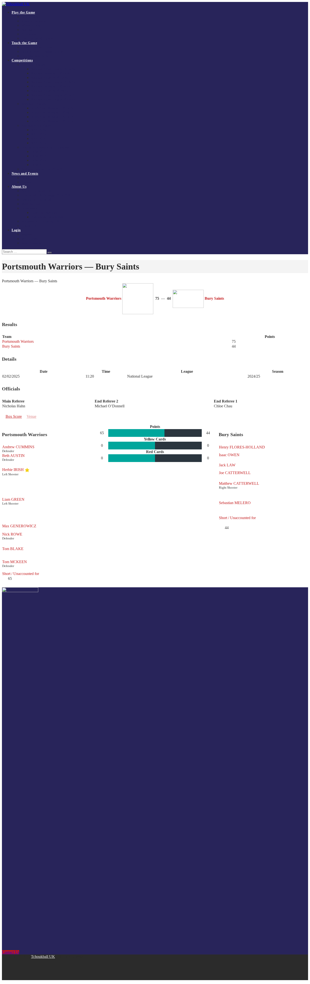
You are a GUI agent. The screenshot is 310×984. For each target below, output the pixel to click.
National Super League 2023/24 (53, 95)
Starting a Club (31, 30)
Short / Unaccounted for (20, 574)
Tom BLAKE (12, 549)
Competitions (22, 60)
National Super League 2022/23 (53, 99)
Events (26, 182)
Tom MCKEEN (14, 562)
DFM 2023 (38, 160)
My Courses (29, 239)
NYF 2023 (38, 143)
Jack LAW (227, 465)
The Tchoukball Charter (37, 38)
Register (26, 234)
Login (16, 230)
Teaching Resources (34, 56)
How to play (29, 17)
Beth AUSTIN (13, 456)
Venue (31, 416)
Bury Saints (11, 346)
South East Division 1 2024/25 (52, 112)
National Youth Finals (36, 125)
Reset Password (31, 243)
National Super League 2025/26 (53, 69)
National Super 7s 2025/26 (49, 78)
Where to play (31, 25)
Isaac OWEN (229, 455)
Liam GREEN (13, 499)
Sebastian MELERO (235, 503)
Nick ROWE (12, 534)
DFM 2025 (38, 152)
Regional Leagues (33, 104)
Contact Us (28, 226)
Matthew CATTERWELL (239, 483)
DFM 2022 (38, 165)
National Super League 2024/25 (53, 82)
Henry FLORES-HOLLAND (242, 447)
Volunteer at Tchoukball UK (40, 221)
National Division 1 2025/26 (50, 73)
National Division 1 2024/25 (50, 86)
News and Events (25, 173)
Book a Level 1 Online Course (42, 51)
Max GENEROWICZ (19, 526)
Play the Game (23, 12)
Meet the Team (31, 204)
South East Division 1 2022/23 (52, 121)
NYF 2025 (38, 134)
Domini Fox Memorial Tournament (45, 147)
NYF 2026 (38, 130)
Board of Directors (44, 213)
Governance (29, 208)
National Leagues (33, 65)
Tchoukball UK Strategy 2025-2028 (45, 195)
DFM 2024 (38, 156)
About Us (19, 186)
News (25, 178)
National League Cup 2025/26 (41, 169)
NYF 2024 (38, 139)
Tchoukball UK (43, 956)
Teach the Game (24, 43)
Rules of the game (33, 21)
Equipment (28, 34)
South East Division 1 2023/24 (52, 117)
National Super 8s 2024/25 (49, 91)
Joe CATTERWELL (235, 473)
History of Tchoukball (36, 199)
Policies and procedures (47, 217)
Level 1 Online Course (36, 47)
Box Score (14, 416)
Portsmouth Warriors (18, 341)
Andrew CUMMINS (18, 447)
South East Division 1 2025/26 (52, 108)
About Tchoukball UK (36, 191)
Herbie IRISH (13, 470)
